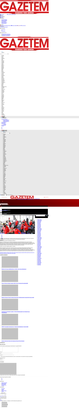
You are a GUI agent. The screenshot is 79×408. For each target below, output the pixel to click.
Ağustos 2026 (39, 219)
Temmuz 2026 (39, 220)
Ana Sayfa (2, 14)
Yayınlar (2, 17)
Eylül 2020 (39, 259)
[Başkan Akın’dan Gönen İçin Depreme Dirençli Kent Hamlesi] (18, 334)
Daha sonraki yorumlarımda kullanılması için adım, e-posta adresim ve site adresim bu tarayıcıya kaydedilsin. (17, 356)
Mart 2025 (38, 232)
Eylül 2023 (39, 245)
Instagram (3, 31)
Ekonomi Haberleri (4, 20)
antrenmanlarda (16, 252)
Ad (0, 353)
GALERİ (5, 130)
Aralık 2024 (39, 234)
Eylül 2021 (39, 257)
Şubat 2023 (39, 250)
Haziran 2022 (39, 253)
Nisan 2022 (39, 255)
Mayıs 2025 (39, 230)
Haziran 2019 (39, 262)
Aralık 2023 (39, 243)
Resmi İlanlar (4, 125)
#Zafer (12, 252)
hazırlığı (27, 252)
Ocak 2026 (39, 224)
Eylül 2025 (39, 227)
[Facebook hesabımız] (2, 197)
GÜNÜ (25, 252)
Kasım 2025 (39, 226)
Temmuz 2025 (39, 229)
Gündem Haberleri (4, 19)
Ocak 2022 (39, 256)
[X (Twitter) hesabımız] (3, 197)
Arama (6, 14)
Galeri (9, 14)
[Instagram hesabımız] (5, 197)
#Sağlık (8, 252)
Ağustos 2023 (39, 246)
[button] (2, 201)
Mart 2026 (38, 223)
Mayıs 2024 (39, 239)
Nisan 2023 (39, 249)
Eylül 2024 (39, 236)
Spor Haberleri (4, 21)
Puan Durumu (23, 25)
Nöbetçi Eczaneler (3, 25)
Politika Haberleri (5, 120)
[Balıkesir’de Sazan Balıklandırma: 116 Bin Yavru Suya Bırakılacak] (18, 262)
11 (1, 396)
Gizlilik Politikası (4, 390)
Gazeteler (19, 25)
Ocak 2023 (39, 251)
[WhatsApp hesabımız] (6, 197)
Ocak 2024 (39, 242)
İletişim (3, 391)
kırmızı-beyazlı (31, 252)
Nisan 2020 (39, 260)
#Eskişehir (5, 252)
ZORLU (14, 253)
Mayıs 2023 (39, 248)
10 (0, 396)
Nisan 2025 (39, 231)
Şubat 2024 (39, 241)
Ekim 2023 (39, 244)
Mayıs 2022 (39, 254)
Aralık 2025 (39, 225)
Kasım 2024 (39, 235)
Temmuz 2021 (39, 258)
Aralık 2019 (39, 261)
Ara (36, 214)
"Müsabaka (1, 252)
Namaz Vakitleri (14, 25)
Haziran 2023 (39, 247)
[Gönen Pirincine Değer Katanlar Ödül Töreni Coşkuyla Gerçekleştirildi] (18, 276)
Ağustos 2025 (39, 228)
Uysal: (12, 253)
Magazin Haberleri (4, 22)
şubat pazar (9, 253)
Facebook (3, 29)
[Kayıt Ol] (44, 197)
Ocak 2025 (39, 233)
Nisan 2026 (39, 222)
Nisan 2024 (39, 240)
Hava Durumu (9, 25)
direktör (23, 252)
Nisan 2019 (39, 263)
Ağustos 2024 (39, 237)
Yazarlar (14, 14)
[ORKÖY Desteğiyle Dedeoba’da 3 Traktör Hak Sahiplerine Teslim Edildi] (18, 320)
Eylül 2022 (39, 252)
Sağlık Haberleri (4, 23)
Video (11, 14)
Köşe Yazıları (4, 123)
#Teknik (10, 252)
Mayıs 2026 (39, 221)
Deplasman (20, 252)
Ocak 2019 (39, 264)
